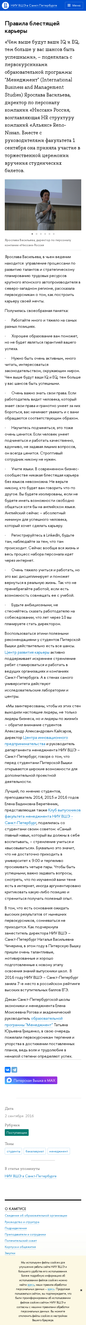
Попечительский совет (21, 1241)
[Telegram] (14, 1070)
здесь (30, 1285)
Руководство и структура (22, 1222)
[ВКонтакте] (8, 1070)
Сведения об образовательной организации (36, 1215)
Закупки (10, 1253)
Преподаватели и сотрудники (25, 1234)
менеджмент (58, 1151)
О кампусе (15, 1208)
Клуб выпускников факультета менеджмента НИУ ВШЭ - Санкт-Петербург (43, 816)
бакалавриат (35, 1151)
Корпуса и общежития (20, 1247)
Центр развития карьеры (27, 652)
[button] (9, 205)
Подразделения (16, 1228)
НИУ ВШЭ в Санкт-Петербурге (34, 5)
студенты (13, 1151)
